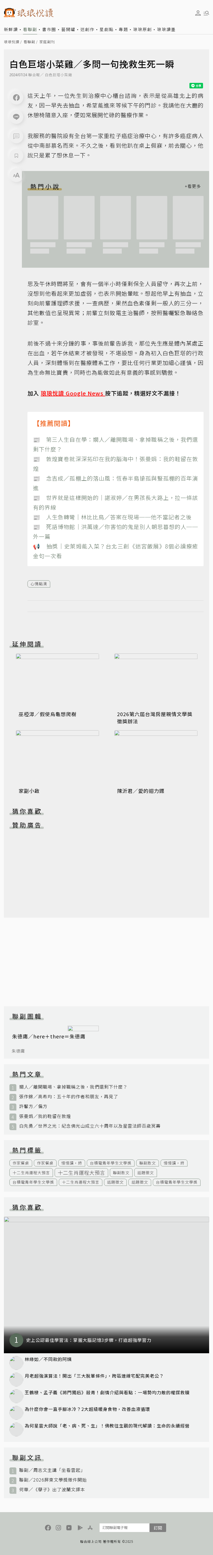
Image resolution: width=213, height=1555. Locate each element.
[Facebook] (16, 97)
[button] (16, 136)
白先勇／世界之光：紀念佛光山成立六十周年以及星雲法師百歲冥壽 (90, 1126)
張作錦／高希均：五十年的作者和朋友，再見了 (68, 1096)
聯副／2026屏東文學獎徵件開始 (53, 1480)
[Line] (16, 117)
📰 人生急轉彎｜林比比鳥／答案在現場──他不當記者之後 (112, 517)
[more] (193, 186)
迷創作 (87, 29)
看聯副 (30, 29)
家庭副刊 (47, 42)
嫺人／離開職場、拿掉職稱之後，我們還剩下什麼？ (73, 1087)
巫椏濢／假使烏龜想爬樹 (48, 714)
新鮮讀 (11, 29)
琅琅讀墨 (166, 29)
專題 (123, 29)
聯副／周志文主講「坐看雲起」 (52, 1470)
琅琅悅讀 (11, 42)
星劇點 (107, 29)
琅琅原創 (142, 29)
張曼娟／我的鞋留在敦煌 (45, 1116)
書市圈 (49, 29)
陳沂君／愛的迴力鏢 (140, 790)
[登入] (198, 13)
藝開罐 (68, 29)
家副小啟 (29, 790)
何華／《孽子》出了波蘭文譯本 (52, 1489)
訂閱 (158, 1528)
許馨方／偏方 (33, 1106)
